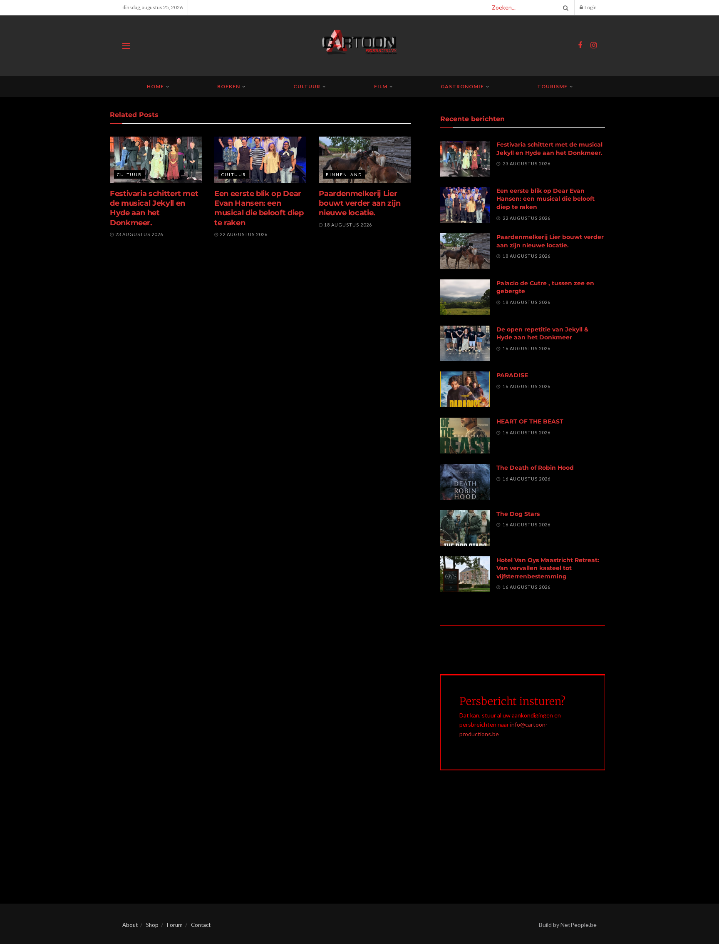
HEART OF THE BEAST (529, 421)
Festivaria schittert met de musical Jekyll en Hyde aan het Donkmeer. (154, 208)
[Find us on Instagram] (593, 45)
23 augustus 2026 (138, 234)
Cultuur (306, 86)
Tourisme (552, 86)
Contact (201, 925)
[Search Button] (564, 7)
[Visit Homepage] (359, 46)
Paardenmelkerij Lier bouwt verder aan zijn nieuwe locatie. (359, 203)
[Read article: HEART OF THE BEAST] (465, 435)
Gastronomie (462, 86)
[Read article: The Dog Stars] (465, 528)
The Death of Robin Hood (535, 467)
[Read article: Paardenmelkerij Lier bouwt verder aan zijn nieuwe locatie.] (365, 160)
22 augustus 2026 (243, 234)
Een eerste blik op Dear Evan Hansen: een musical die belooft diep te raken (258, 208)
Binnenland (344, 174)
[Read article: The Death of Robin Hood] (465, 482)
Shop (152, 925)
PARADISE (512, 375)
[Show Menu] (126, 46)
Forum (175, 925)
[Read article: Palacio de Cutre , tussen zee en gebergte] (465, 297)
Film (380, 86)
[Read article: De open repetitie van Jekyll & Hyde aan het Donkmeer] (465, 343)
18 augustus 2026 (347, 224)
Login (590, 7)
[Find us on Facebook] (580, 45)
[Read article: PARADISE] (465, 389)
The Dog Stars (518, 514)
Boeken (228, 86)
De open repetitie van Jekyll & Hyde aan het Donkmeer (542, 333)
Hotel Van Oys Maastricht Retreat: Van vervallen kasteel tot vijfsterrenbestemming (547, 568)
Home (155, 86)
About (130, 925)
